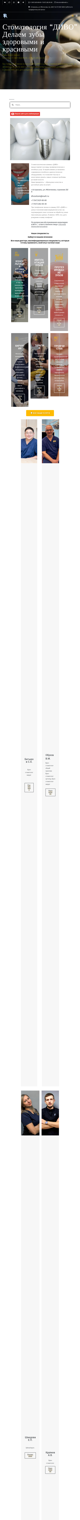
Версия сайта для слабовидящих (26, 114)
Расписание (29, 787)
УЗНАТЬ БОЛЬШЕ (20, 314)
